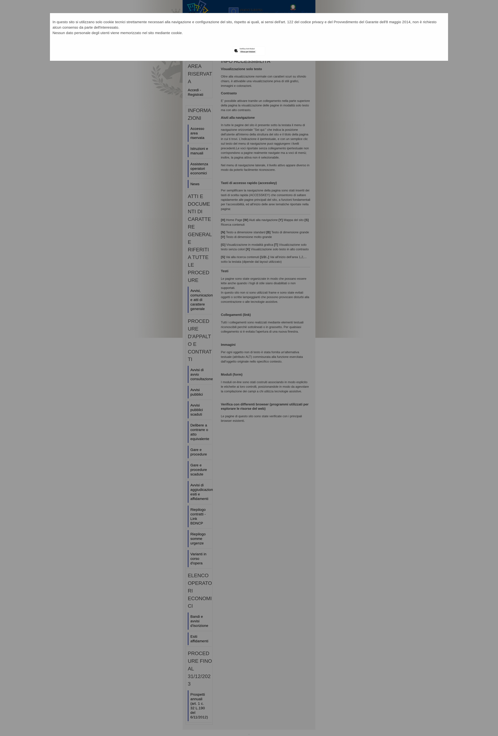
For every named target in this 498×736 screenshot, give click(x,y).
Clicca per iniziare (247, 52)
